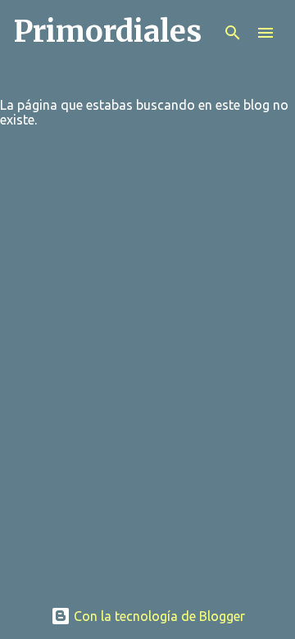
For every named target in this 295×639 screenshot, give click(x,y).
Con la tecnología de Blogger (157, 616)
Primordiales (107, 31)
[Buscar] (233, 32)
